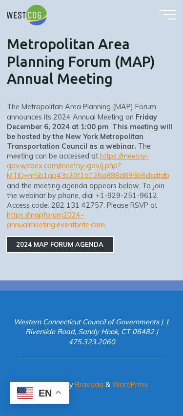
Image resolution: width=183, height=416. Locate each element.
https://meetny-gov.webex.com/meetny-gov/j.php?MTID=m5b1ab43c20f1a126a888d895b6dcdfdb (88, 166)
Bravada (88, 384)
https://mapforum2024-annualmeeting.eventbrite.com (56, 220)
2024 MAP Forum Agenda (60, 245)
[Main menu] (167, 15)
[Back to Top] (145, 378)
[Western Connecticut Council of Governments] (27, 14)
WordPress (130, 384)
